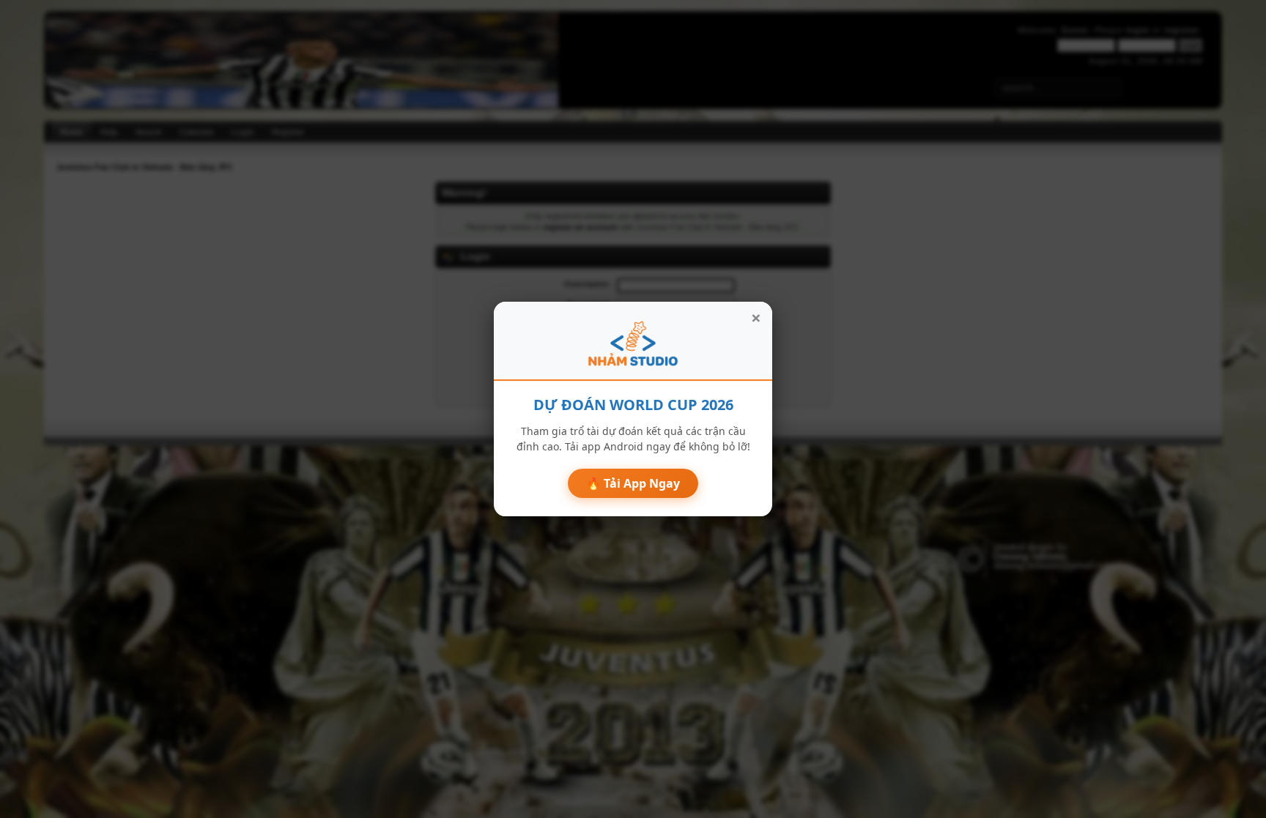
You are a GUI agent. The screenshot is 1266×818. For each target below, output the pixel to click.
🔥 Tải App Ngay (633, 483)
